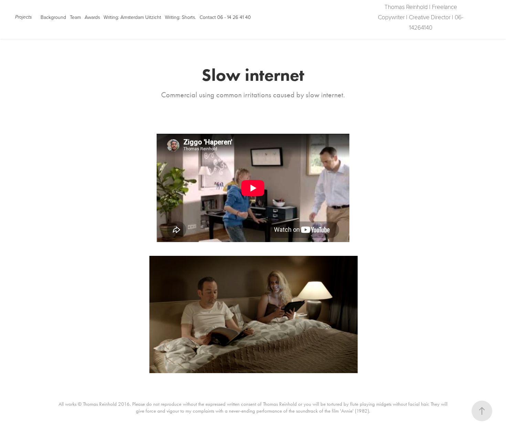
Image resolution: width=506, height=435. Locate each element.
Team (75, 17)
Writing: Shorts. (180, 17)
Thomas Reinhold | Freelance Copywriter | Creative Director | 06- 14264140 (421, 17)
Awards (92, 17)
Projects (23, 17)
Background (53, 17)
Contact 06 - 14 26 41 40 (225, 17)
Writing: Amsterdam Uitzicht (132, 17)
